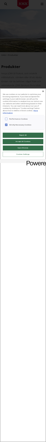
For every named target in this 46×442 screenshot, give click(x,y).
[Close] (43, 91)
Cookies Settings (23, 154)
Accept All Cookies (23, 141)
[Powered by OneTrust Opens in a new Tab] (35, 161)
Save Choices (23, 148)
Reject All (23, 135)
